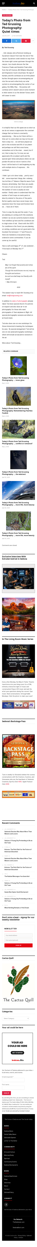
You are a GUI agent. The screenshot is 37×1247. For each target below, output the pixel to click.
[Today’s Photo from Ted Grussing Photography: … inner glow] (18, 365)
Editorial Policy (9, 1192)
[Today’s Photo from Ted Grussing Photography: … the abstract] (18, 459)
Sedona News (8, 1131)
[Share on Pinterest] (26, 41)
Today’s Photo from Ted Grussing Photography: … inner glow (15, 379)
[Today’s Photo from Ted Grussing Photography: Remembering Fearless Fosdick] (18, 396)
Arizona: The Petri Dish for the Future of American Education (18, 851)
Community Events (10, 1162)
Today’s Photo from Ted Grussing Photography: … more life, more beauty (18, 503)
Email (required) (7, 1077)
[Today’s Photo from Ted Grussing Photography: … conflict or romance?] (18, 429)
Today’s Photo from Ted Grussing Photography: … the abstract (15, 473)
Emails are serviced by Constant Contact (18, 1111)
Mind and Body (9, 1155)
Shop (6, 1179)
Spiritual (7, 1158)
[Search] (34, 3)
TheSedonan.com (18, 1222)
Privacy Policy (22, 1235)
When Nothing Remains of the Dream (16, 908)
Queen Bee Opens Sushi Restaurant (16, 892)
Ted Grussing (7, 15)
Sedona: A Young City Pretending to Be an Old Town (18, 842)
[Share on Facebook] (6, 41)
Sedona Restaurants (11, 1165)
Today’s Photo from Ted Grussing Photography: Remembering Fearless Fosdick (17, 410)
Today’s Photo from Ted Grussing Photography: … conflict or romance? (17, 442)
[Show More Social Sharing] (33, 41)
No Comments (18, 36)
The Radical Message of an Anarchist (17, 876)
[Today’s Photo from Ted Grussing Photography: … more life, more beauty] (18, 490)
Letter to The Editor (10, 1141)
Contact (7, 1189)
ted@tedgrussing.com (15, 296)
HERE (20, 782)
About (6, 1186)
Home (4, 9)
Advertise (7, 1182)
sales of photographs (19, 301)
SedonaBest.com (18, 1227)
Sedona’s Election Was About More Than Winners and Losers (18, 833)
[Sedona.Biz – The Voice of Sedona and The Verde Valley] (18, 3)
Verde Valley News (10, 1134)
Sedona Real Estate (10, 1176)
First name (5, 1084)
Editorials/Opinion (10, 1137)
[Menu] (3, 3)
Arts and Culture (9, 1152)
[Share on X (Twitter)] (16, 41)
